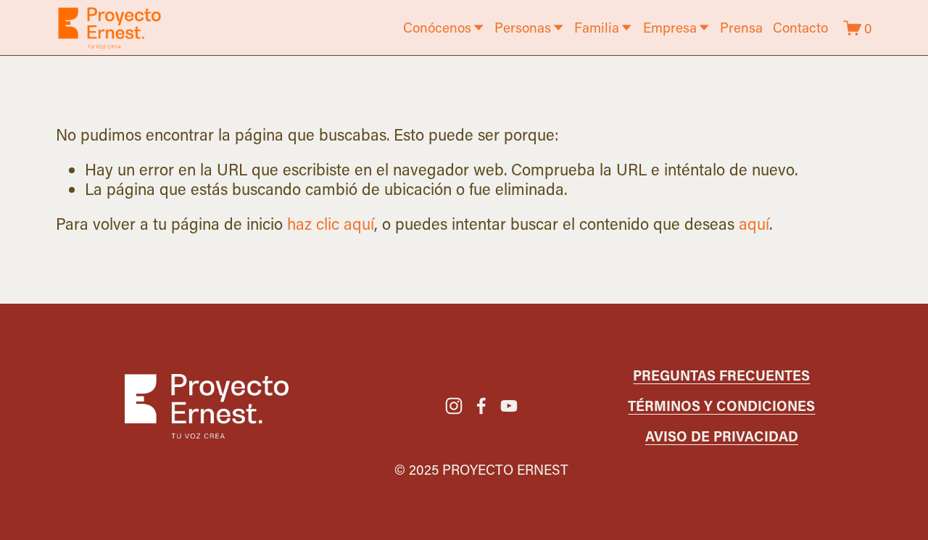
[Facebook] (481, 406)
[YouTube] (509, 406)
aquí (754, 223)
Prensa (741, 27)
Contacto (800, 27)
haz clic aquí (330, 223)
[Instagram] (454, 406)
